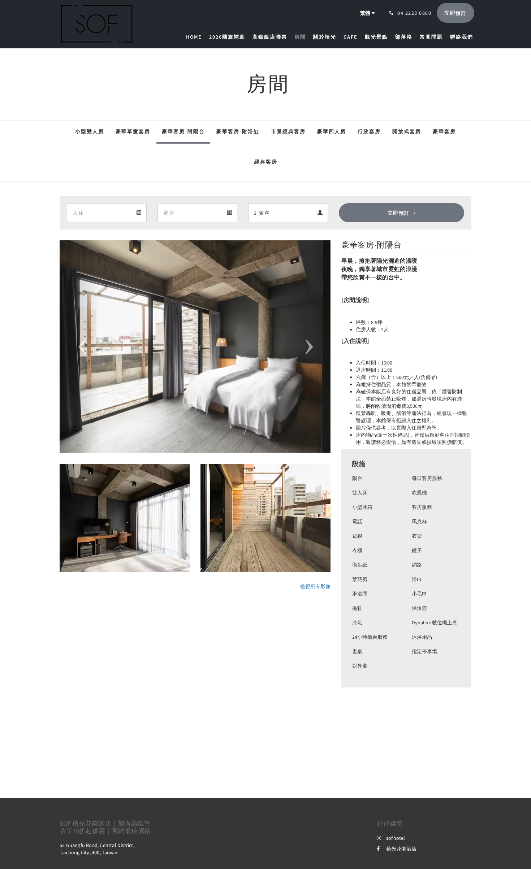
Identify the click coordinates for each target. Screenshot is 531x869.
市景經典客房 (288, 131)
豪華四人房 (331, 131)
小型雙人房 (89, 131)
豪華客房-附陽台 (183, 131)
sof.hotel (395, 838)
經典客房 (265, 161)
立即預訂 (399, 213)
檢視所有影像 (315, 586)
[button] (80, 346)
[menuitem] (196, 36)
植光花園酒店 (401, 849)
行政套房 (369, 131)
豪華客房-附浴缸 (237, 131)
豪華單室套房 (133, 131)
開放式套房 (406, 131)
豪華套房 (444, 131)
